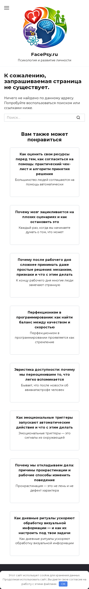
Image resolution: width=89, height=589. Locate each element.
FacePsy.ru (44, 54)
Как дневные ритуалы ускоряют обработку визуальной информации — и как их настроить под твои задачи (44, 525)
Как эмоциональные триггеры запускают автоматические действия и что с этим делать (44, 422)
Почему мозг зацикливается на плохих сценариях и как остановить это (44, 217)
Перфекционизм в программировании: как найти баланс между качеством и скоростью (44, 319)
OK (63, 584)
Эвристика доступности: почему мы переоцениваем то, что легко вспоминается (44, 374)
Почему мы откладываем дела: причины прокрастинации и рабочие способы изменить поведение (44, 472)
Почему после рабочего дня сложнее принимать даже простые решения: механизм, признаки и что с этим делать (45, 267)
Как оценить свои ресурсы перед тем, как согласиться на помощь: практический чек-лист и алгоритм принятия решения (44, 164)
